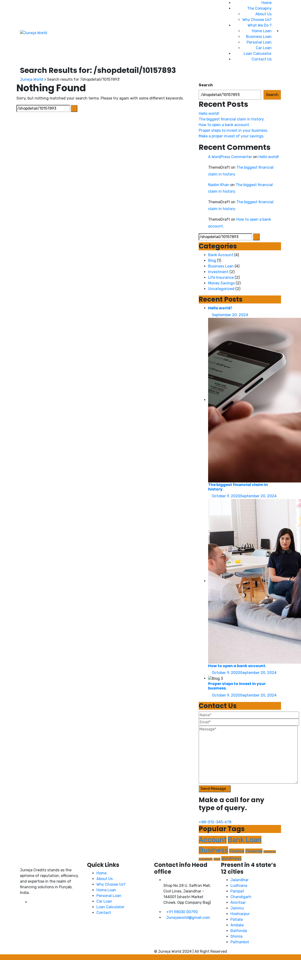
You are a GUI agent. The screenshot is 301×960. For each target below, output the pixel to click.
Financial (253, 850)
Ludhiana (238, 885)
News (217, 859)
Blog (212, 260)
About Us (263, 14)
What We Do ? (260, 25)
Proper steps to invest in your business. (233, 130)
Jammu (237, 908)
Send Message (213, 788)
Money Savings (221, 283)
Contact (103, 912)
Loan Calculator (258, 53)
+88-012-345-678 (215, 822)
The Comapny (259, 8)
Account (213, 840)
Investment (218, 272)
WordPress (231, 858)
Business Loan (259, 36)
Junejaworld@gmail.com (188, 917)
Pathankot (239, 942)
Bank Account (220, 255)
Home (266, 2)
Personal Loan (259, 42)
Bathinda (238, 930)
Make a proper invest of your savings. (231, 136)
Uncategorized (221, 289)
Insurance (269, 851)
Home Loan (262, 31)
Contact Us (262, 59)
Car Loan (264, 48)
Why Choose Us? (257, 19)
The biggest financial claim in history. (232, 119)
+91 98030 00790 (182, 912)
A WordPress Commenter (230, 157)
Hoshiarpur (240, 914)
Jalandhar (239, 880)
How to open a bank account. (224, 125)
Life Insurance (221, 277)
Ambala (237, 925)
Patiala (236, 919)
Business (213, 850)
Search (206, 85)
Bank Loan (244, 840)
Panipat (237, 891)
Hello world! (209, 113)
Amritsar (238, 902)
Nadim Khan (218, 185)
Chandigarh (240, 897)
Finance (236, 850)
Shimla (236, 936)
